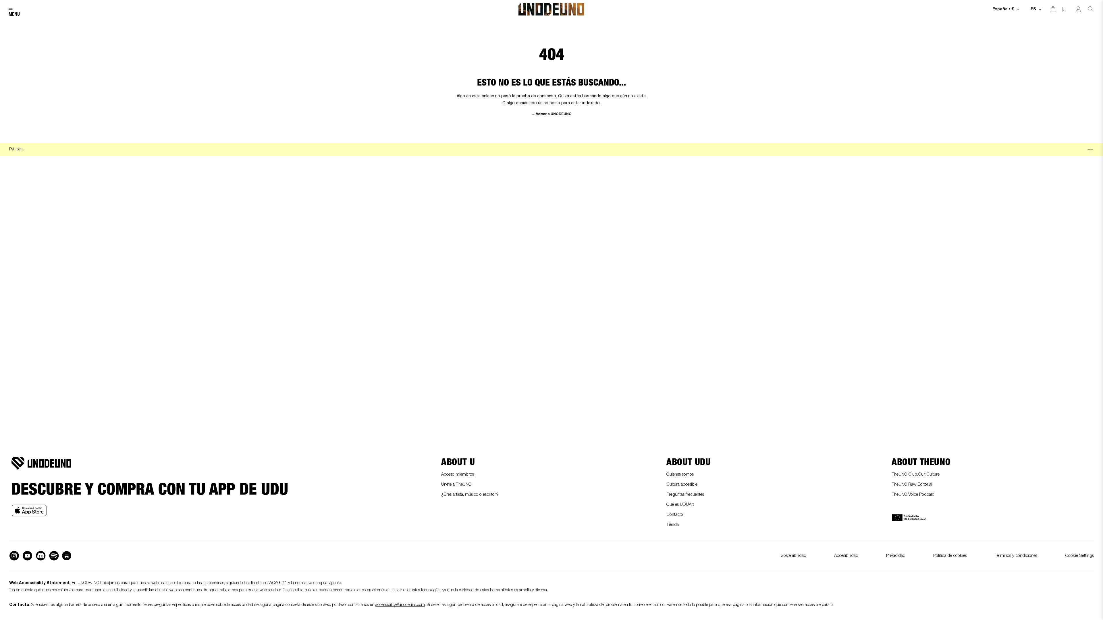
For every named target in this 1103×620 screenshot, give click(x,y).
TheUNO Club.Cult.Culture (916, 474)
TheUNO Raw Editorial (912, 485)
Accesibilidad (846, 556)
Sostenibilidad (793, 556)
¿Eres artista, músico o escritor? (469, 495)
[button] (12, 9)
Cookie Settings (1079, 556)
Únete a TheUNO (456, 485)
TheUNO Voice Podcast (913, 495)
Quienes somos (680, 474)
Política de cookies (950, 556)
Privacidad (895, 556)
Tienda (672, 525)
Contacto (674, 515)
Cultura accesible (681, 485)
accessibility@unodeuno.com (400, 605)
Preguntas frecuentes (685, 495)
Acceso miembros (457, 474)
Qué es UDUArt (680, 505)
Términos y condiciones (1016, 556)
